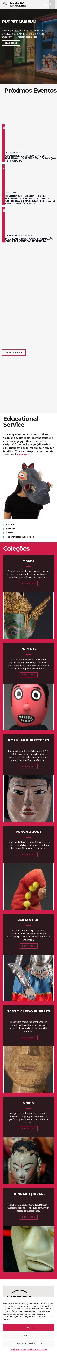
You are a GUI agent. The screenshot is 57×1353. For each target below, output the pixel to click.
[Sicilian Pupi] (28, 978)
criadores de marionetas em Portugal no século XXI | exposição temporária (30, 158)
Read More (11, 43)
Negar (28, 1335)
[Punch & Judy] (28, 886)
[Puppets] (28, 707)
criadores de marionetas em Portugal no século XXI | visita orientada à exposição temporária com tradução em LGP (30, 200)
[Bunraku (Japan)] (28, 1249)
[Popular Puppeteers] (28, 798)
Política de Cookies (18, 1349)
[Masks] (28, 615)
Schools (10, 524)
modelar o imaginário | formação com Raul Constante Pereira (29, 240)
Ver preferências (28, 1343)
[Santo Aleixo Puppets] (28, 1069)
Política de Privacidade (37, 1349)
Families (10, 528)
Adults (9, 532)
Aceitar (28, 1327)
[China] (28, 1160)
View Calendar (14, 352)
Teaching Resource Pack (20, 536)
